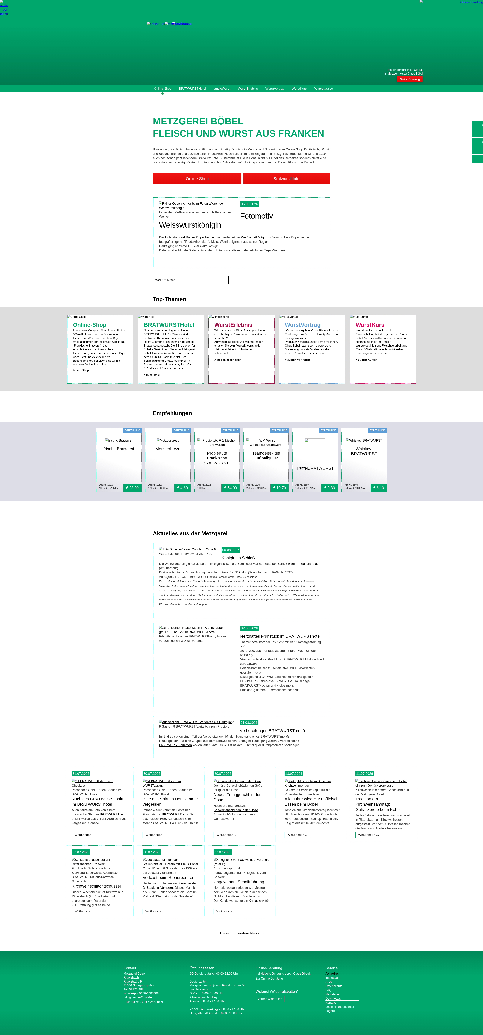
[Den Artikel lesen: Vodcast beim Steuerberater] (170, 864)
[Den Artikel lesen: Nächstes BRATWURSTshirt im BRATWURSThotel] (99, 785)
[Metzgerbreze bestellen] (167, 460)
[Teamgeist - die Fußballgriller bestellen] (266, 460)
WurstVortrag (274, 88)
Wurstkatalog (323, 88)
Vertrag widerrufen (270, 998)
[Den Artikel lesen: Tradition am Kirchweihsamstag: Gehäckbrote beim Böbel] (383, 785)
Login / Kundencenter (339, 1006)
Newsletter (332, 994)
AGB (328, 981)
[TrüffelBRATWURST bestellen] (315, 460)
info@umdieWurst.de (138, 997)
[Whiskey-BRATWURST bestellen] (364, 460)
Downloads (333, 998)
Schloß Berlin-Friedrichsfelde (298, 564)
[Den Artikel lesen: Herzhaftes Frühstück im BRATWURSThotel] (197, 632)
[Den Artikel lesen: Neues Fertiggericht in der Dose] (237, 781)
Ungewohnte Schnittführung (239, 881)
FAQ (328, 990)
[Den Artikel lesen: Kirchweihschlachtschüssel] (99, 864)
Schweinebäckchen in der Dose (236, 810)
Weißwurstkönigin (254, 237)
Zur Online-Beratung (269, 978)
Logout (330, 1011)
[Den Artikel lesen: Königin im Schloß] (187, 549)
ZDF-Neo (241, 572)
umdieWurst (221, 88)
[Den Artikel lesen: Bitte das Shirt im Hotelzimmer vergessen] (170, 785)
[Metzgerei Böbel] (157, 24)
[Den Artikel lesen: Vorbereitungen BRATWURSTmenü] (196, 722)
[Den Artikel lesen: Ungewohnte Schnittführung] (241, 864)
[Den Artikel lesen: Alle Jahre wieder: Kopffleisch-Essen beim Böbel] (312, 785)
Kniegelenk (257, 900)
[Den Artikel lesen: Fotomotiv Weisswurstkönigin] (197, 208)
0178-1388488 (149, 993)
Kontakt (330, 1002)
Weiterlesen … (85, 835)
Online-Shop (162, 88)
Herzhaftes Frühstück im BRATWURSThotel (280, 636)
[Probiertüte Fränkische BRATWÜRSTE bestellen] (217, 460)
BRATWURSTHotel (192, 88)
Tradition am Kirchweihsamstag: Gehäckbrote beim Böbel (378, 804)
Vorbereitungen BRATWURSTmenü (272, 730)
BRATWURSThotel (113, 814)
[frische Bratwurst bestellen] (118, 460)
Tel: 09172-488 (134, 989)
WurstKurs (299, 88)
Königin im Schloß (238, 558)
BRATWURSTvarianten (175, 745)
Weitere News (165, 280)
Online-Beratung (410, 79)
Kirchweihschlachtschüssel (96, 886)
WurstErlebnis (248, 88)
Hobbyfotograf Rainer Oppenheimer (190, 237)
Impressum (332, 977)
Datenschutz (333, 986)
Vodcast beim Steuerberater (168, 877)
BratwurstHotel (286, 178)
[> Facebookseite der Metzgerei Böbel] (4, 14)
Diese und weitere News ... (241, 933)
